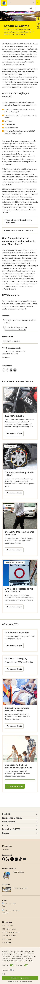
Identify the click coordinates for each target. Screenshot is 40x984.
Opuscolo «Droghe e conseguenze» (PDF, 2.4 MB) (20, 321)
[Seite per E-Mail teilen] (7, 370)
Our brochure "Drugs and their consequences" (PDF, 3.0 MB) (16, 329)
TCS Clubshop (7, 925)
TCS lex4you (6, 939)
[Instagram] (12, 859)
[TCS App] (4, 904)
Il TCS (5, 825)
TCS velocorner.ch (9, 929)
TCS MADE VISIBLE (9, 936)
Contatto (33, 2)
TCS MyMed (6, 943)
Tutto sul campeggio (20, 888)
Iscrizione (5, 850)
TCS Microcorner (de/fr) (11, 932)
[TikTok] (20, 859)
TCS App (13, 904)
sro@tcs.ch (6, 357)
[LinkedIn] (16, 859)
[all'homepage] (4, 3)
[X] (8, 859)
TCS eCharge (14, 910)
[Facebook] (4, 859)
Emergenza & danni (38, 2)
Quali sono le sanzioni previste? (19, 230)
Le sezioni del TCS (11, 829)
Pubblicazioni (9, 822)
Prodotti (6, 814)
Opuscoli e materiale (12, 341)
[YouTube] (24, 859)
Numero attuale (18, 872)
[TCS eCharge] (5, 910)
